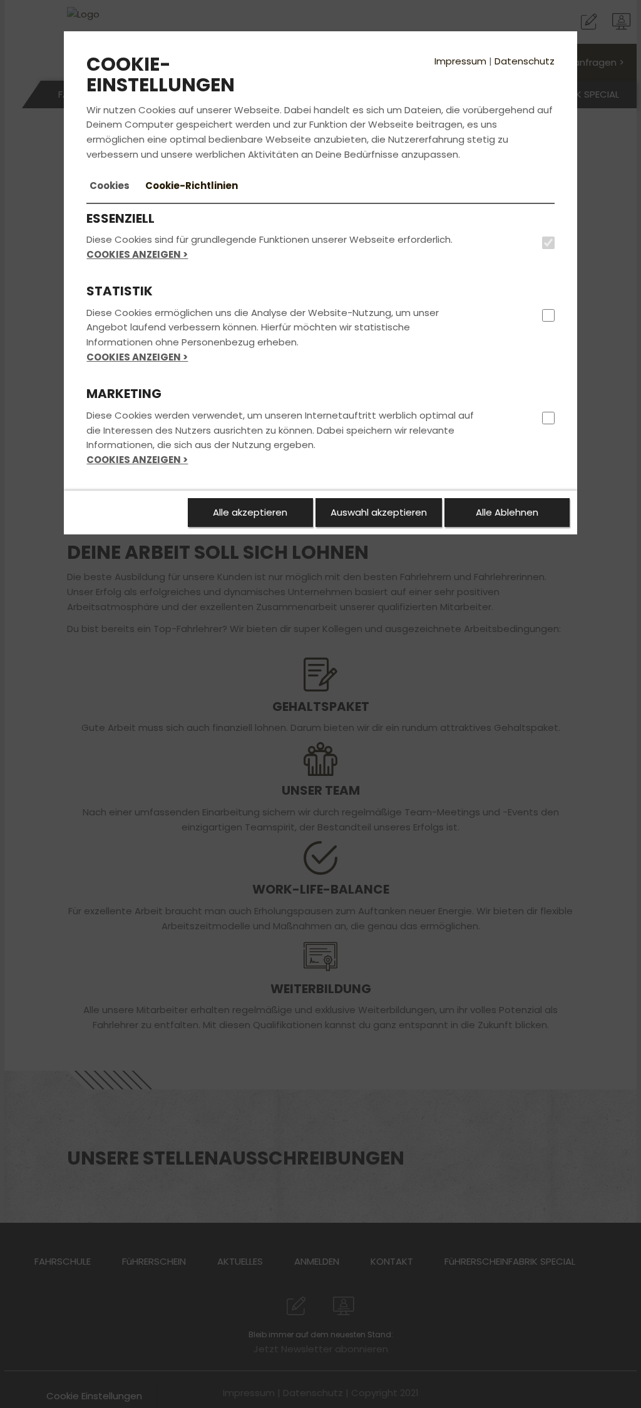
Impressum (460, 61)
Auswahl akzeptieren (379, 512)
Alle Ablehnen (507, 512)
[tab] (109, 186)
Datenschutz (525, 61)
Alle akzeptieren (250, 512)
